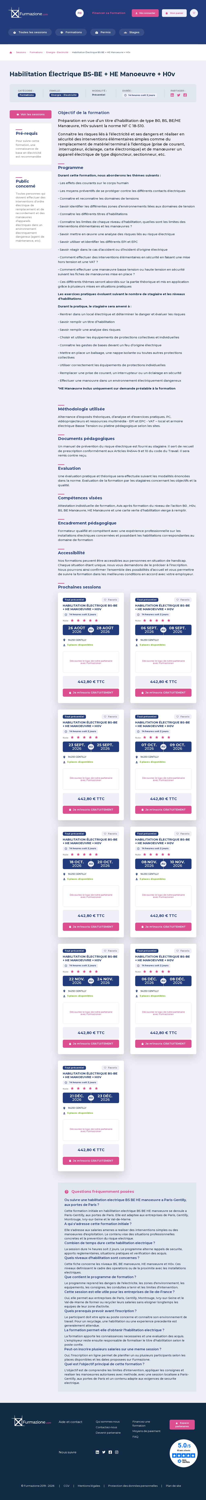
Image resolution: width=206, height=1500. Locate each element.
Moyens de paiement (147, 1431)
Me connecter (145, 13)
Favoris (110, 599)
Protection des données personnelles (133, 1485)
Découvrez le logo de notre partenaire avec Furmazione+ (91, 661)
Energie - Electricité (57, 52)
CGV (66, 1485)
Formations (71, 32)
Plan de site (173, 1485)
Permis (103, 32)
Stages (131, 32)
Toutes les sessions (30, 32)
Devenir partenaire (108, 1432)
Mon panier (174, 13)
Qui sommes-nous (107, 1421)
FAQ (135, 1436)
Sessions (21, 52)
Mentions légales (89, 1485)
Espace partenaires (182, 1425)
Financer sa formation (108, 12)
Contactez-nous (106, 1427)
